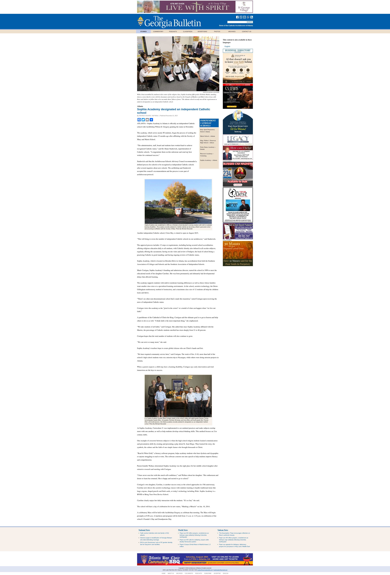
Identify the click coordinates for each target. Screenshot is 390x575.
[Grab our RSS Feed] (251, 17)
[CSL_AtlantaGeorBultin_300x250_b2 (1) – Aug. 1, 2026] (238, 108)
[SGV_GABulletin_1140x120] (195, 12)
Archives (231, 31)
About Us (171, 573)
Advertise (217, 573)
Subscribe (207, 573)
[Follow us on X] (241, 17)
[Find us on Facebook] (237, 17)
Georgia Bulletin (169, 22)
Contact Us (246, 31)
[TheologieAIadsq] (238, 83)
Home (163, 573)
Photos (217, 31)
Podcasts (173, 31)
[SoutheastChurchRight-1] (238, 239)
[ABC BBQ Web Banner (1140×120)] (195, 565)
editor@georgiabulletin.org (205, 570)
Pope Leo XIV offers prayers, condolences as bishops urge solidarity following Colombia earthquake (194, 535)
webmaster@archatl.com (220, 570)
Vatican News (223, 530)
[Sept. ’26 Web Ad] (238, 134)
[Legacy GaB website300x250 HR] (238, 159)
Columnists (189, 573)
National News (144, 530)
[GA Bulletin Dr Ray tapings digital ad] (238, 222)
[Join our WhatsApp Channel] (248, 17)
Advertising (202, 31)
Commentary (158, 31)
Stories (143, 31)
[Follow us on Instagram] (244, 17)
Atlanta (140, 106)
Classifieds (187, 31)
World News (183, 530)
